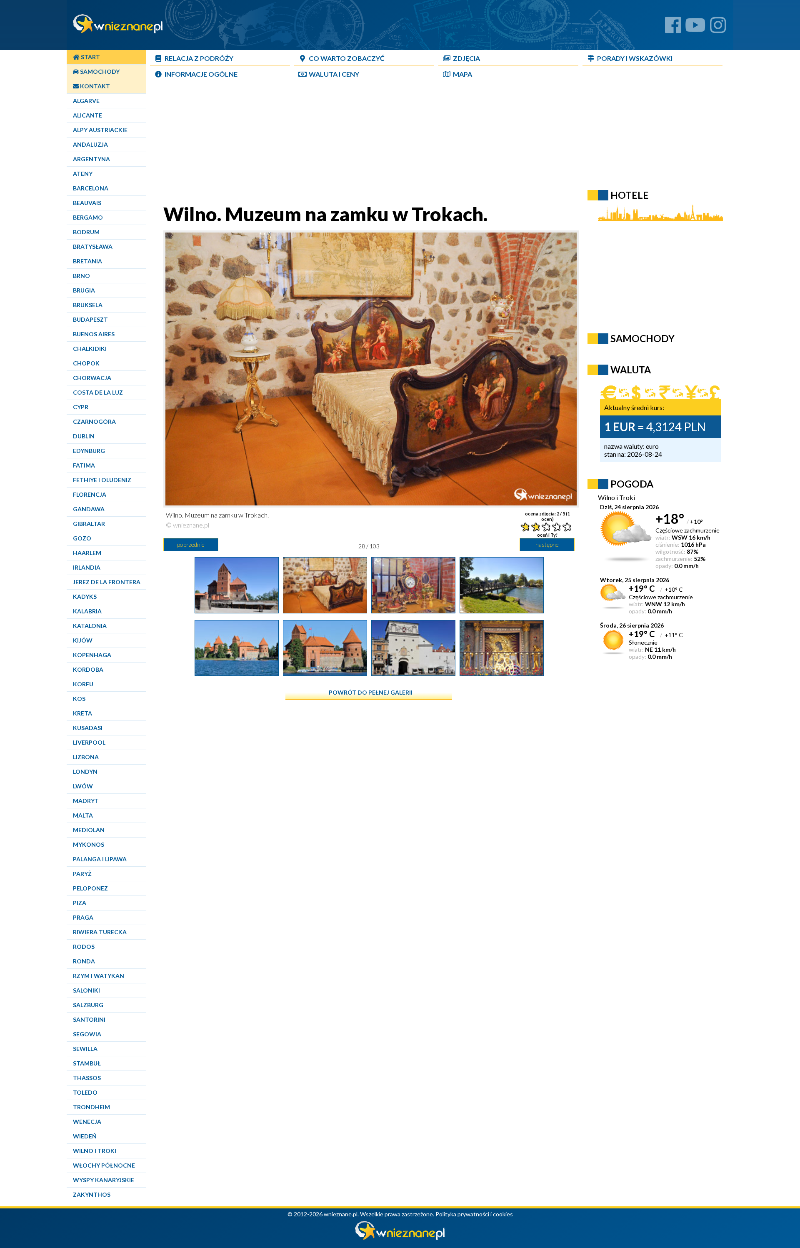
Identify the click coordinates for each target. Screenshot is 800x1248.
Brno (81, 275)
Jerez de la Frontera (106, 581)
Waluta (630, 369)
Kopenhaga (92, 654)
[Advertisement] (369, 144)
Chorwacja (92, 377)
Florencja (89, 494)
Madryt (86, 800)
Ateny (82, 173)
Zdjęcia (466, 58)
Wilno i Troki (94, 1150)
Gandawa (89, 509)
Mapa (462, 74)
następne (547, 544)
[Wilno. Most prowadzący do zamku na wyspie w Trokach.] (502, 610)
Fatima (84, 465)
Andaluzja (90, 144)
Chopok (86, 363)
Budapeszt (90, 319)
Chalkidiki (90, 348)
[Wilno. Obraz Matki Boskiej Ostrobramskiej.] (502, 673)
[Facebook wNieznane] (673, 28)
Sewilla (85, 1048)
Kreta (82, 713)
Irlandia (86, 567)
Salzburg (88, 1004)
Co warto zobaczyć (347, 58)
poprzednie (191, 544)
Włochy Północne (104, 1165)
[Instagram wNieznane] (718, 28)
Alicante (87, 115)
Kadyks (85, 596)
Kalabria (87, 611)
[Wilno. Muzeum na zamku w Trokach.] (325, 610)
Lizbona (86, 756)
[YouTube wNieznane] (695, 28)
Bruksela (87, 304)
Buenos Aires (94, 334)
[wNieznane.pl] (400, 1237)
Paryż (82, 873)
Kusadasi (87, 727)
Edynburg (89, 450)
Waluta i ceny (334, 74)
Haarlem (87, 552)
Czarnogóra (94, 421)
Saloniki (86, 990)
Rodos (84, 946)
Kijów (82, 640)
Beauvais (87, 202)
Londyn (85, 771)
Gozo (82, 538)
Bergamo (88, 217)
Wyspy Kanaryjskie (103, 1179)
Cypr (80, 406)
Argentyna (91, 159)
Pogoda (631, 484)
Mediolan (89, 829)
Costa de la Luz (98, 392)
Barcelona (90, 188)
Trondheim (91, 1106)
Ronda (84, 961)
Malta (83, 815)
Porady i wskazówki (634, 58)
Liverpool (89, 742)
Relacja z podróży (199, 58)
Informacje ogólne (201, 74)
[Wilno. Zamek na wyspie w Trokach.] (237, 673)
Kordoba (88, 669)
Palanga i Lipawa (100, 859)
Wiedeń (85, 1136)
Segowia (87, 1034)
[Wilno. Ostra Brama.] (413, 673)
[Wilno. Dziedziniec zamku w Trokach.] (237, 610)
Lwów (83, 786)
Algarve (86, 100)
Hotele (629, 195)
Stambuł (87, 1063)
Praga (83, 917)
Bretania (87, 261)
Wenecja (87, 1121)
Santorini (89, 1019)
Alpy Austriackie (100, 129)
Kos (79, 698)
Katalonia (90, 625)
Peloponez (90, 888)
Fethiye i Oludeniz (102, 479)
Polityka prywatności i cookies (474, 1214)
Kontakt (94, 86)
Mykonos (88, 844)
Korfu (83, 684)
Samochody (99, 71)
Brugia (84, 290)
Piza (79, 902)
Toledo (85, 1092)
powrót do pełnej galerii (370, 692)
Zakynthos (91, 1194)
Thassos (87, 1077)
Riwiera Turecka (100, 931)
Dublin (84, 436)
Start (90, 56)
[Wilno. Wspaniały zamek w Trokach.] (325, 673)
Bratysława (92, 246)
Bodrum (86, 231)
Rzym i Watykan (98, 975)
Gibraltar (89, 523)
